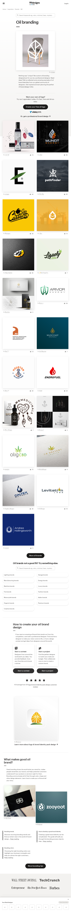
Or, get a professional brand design (34, 116)
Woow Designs (8, 430)
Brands (17, 9)
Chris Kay (41, 194)
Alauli (40, 390)
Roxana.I (41, 430)
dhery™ (7, 390)
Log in (66, 3)
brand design (25, 87)
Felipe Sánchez (8, 273)
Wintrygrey (7, 233)
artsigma (53, 72)
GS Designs (42, 508)
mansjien (7, 469)
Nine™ (6, 351)
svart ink (7, 155)
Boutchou (7, 312)
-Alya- (40, 233)
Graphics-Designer (9, 508)
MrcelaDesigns (42, 469)
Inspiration (11, 9)
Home (4, 9)
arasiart (7, 548)
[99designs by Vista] (34, 3)
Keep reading (14, 839)
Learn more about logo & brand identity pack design (35, 744)
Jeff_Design (8, 818)
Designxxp (39, 824)
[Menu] (4, 3)
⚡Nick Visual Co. (43, 273)
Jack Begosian (42, 351)
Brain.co (41, 303)
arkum (40, 155)
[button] (68, 899)
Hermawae (18, 742)
